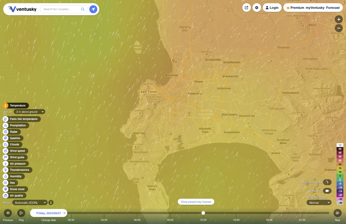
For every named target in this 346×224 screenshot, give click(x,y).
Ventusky (21, 9)
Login (274, 7)
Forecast (333, 7)
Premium (297, 7)
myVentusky (315, 7)
